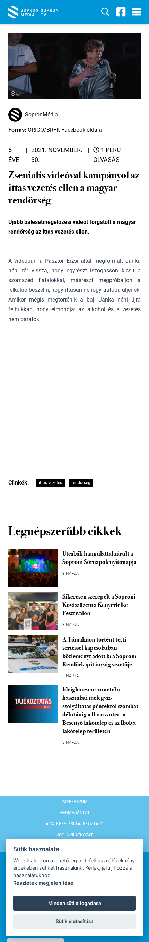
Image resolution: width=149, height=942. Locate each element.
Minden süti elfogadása (74, 903)
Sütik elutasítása (75, 921)
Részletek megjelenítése (43, 883)
